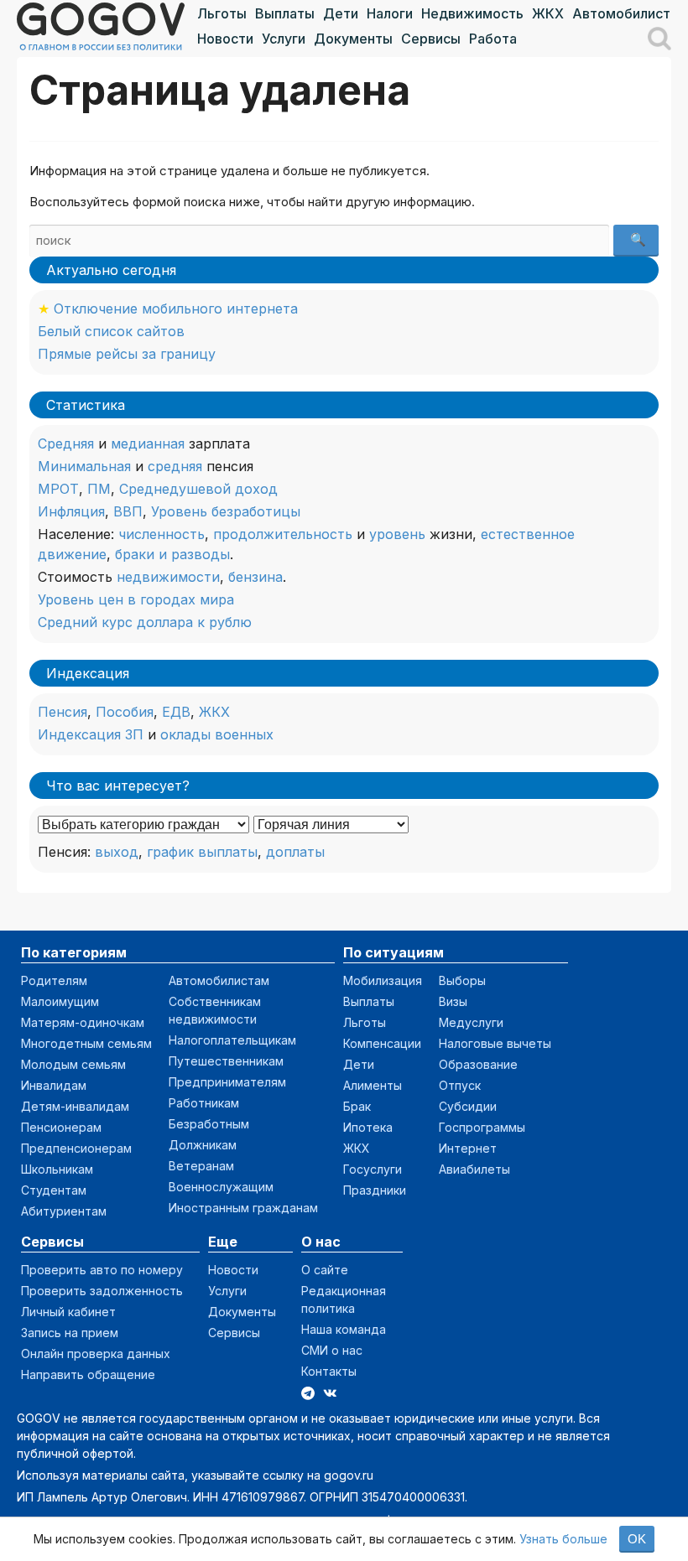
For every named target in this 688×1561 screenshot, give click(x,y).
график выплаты (202, 851)
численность (161, 534)
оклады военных (217, 734)
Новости (225, 38)
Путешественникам (226, 1061)
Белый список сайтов (111, 331)
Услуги (283, 38)
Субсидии (468, 1106)
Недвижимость (472, 13)
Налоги (390, 13)
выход (116, 851)
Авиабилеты (474, 1169)
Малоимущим (60, 1001)
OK (637, 1539)
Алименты (372, 1085)
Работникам (204, 1103)
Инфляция (71, 511)
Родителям (54, 980)
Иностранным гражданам (243, 1208)
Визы (453, 1001)
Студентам (53, 1190)
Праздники (374, 1190)
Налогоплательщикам (232, 1040)
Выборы (462, 980)
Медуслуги (471, 1022)
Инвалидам (53, 1085)
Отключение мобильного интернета (176, 308)
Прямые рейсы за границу (127, 353)
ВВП (128, 511)
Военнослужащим (221, 1187)
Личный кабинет (68, 1311)
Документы (353, 38)
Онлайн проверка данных (95, 1353)
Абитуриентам (64, 1211)
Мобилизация (382, 980)
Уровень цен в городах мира (136, 599)
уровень (397, 534)
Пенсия (62, 711)
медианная (148, 443)
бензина (255, 576)
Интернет (468, 1148)
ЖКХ (548, 13)
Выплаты (285, 13)
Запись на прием (69, 1332)
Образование (478, 1064)
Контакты (329, 1371)
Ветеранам (201, 1166)
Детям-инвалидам (75, 1106)
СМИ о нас (331, 1350)
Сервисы (431, 38)
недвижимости (168, 576)
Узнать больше (563, 1539)
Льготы (222, 13)
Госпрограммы (482, 1127)
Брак (357, 1106)
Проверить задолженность (102, 1291)
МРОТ (58, 488)
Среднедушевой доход (198, 488)
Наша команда (343, 1329)
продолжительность (282, 534)
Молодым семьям (73, 1064)
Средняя (66, 443)
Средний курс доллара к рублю (145, 622)
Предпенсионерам (76, 1148)
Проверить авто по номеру (102, 1270)
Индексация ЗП (90, 734)
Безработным (209, 1124)
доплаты (295, 851)
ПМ (99, 488)
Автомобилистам (630, 13)
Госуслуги (372, 1169)
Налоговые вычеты (495, 1043)
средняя (175, 466)
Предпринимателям (227, 1082)
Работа (493, 38)
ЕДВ (176, 711)
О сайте (324, 1270)
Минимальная (84, 466)
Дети (340, 13)
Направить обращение (88, 1374)
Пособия (125, 711)
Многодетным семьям (86, 1043)
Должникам (203, 1145)
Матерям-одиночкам (82, 1022)
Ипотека (368, 1127)
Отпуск (460, 1085)
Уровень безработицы (225, 511)
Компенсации (382, 1043)
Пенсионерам (61, 1127)
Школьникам (57, 1169)
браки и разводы (172, 554)
